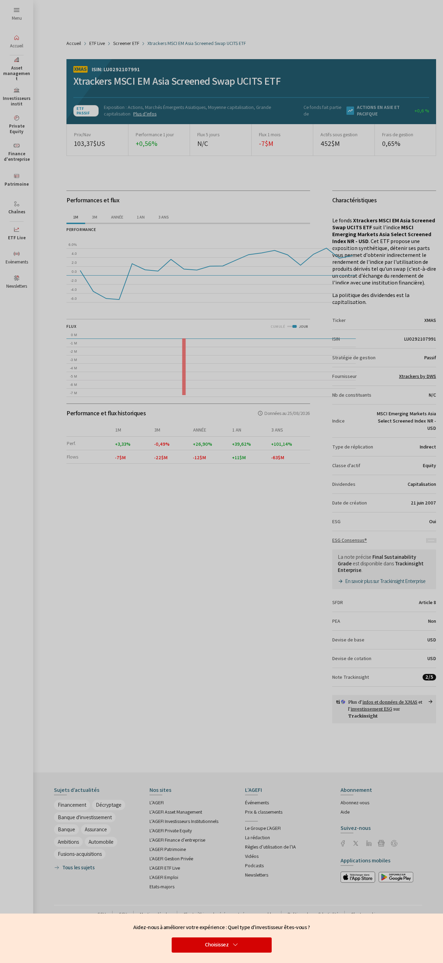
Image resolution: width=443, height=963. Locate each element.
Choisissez (216, 944)
